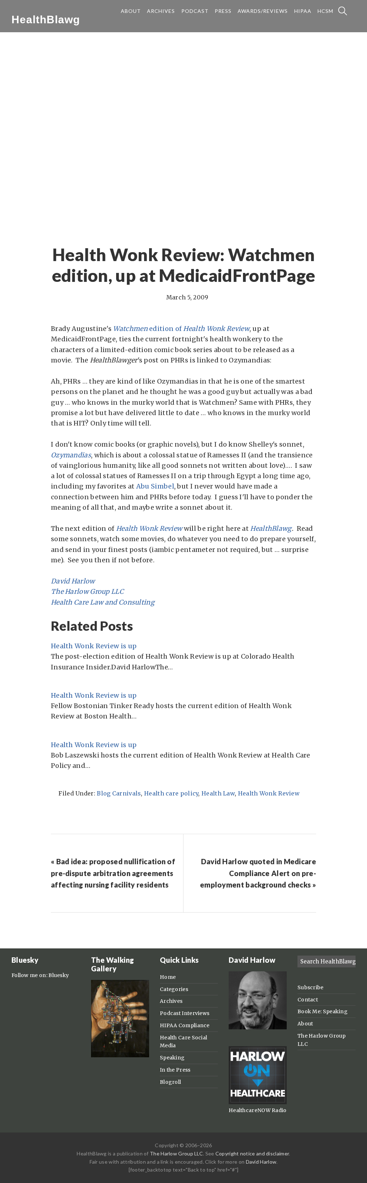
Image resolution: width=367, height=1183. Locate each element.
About (305, 1023)
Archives (171, 1001)
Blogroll (170, 1082)
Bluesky (58, 975)
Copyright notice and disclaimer (252, 1153)
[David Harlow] (258, 1027)
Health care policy (171, 793)
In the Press (175, 1070)
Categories (174, 989)
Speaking (172, 1057)
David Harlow (73, 581)
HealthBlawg (45, 19)
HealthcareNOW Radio (258, 1110)
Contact (307, 999)
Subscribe (310, 987)
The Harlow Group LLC (87, 591)
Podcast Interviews (184, 1013)
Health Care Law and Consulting (102, 602)
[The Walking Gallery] (120, 1055)
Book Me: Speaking (322, 1011)
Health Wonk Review (149, 528)
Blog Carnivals (119, 793)
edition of (165, 328)
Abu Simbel (155, 486)
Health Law (218, 793)
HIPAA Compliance (185, 1025)
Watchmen (131, 328)
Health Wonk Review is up (94, 646)
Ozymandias (71, 455)
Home (168, 977)
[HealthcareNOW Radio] (258, 1102)
